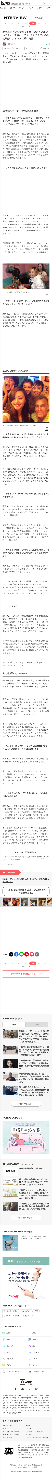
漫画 (34, 1339)
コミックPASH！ (8, 1437)
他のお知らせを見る (26, 1218)
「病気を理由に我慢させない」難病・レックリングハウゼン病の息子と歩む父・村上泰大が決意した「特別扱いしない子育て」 (34, 1051)
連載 (8, 1339)
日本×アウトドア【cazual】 (34, 1431)
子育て (39, 8)
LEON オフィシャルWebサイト (12, 1434)
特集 (34, 1333)
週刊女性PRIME (7, 1425)
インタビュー (7, 48)
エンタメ (22, 8)
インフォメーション (13, 1372)
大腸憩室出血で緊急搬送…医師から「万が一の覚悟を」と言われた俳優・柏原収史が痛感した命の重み (34, 1064)
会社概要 (34, 1467)
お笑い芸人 (19, 48)
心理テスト (27, 1316)
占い (34, 1346)
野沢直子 (28, 48)
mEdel (4, 1428)
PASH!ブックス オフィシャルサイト (37, 1437)
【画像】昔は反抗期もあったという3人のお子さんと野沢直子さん (26, 891)
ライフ (47, 8)
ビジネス (12, 8)
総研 (8, 1333)
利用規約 (13, 1465)
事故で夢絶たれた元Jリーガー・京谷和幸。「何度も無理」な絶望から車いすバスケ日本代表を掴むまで (34, 1078)
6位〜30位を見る (26, 1104)
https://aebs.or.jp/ (26, 1457)
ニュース (9, 1346)
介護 (36, 1311)
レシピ (8, 1352)
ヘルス (31, 8)
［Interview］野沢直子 (26, 974)
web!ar (28, 1425)
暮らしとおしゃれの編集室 (11, 1431)
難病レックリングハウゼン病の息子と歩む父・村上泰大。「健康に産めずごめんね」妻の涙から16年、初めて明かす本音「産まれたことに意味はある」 (34, 1036)
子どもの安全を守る (11, 1311)
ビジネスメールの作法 (11, 1316)
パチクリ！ (29, 1434)
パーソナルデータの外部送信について (30, 1465)
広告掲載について (39, 1372)
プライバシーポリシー (22, 1467)
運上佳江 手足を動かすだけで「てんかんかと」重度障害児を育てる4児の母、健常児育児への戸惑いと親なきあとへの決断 (34, 1091)
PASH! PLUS (30, 1428)
